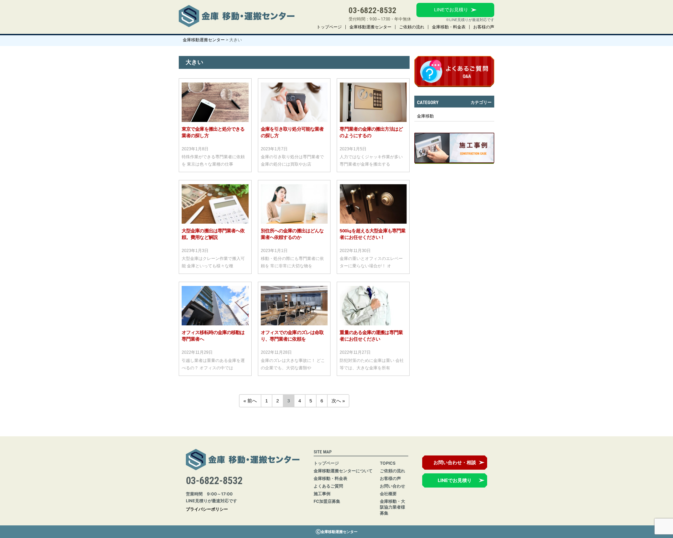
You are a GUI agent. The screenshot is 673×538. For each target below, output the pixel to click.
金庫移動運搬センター (370, 27)
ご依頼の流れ (411, 27)
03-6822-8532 (372, 10)
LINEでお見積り (451, 9)
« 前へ (250, 400)
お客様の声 (483, 27)
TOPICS (387, 463)
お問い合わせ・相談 (455, 462)
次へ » (338, 400)
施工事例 (322, 493)
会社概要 (388, 493)
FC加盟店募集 (327, 501)
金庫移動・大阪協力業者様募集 (392, 507)
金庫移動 (425, 116)
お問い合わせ (392, 486)
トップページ (329, 27)
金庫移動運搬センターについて (343, 470)
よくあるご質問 (328, 486)
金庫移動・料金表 (449, 27)
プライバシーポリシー (207, 509)
